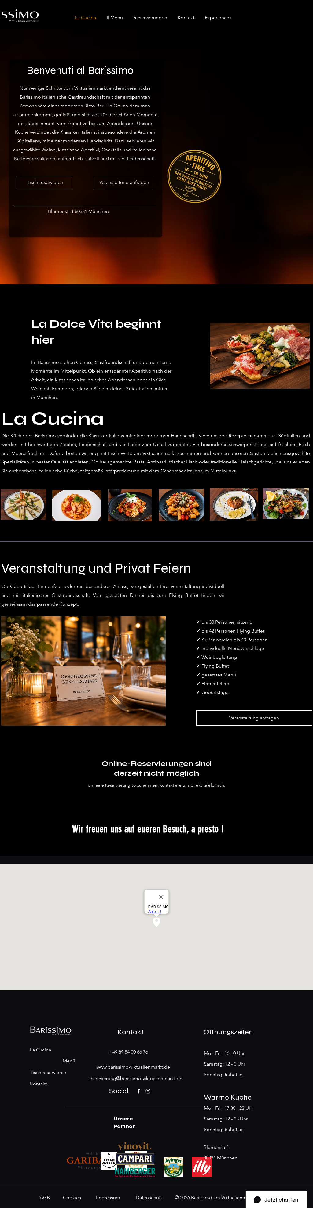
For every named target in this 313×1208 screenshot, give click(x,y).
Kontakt (38, 1084)
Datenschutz (149, 1197)
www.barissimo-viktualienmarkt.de (133, 1067)
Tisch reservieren (48, 1072)
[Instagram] (148, 1091)
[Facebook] (139, 1091)
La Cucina (40, 1050)
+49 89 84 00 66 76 (128, 1052)
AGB (45, 1197)
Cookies (72, 1197)
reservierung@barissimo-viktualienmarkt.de (135, 1078)
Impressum (108, 1197)
